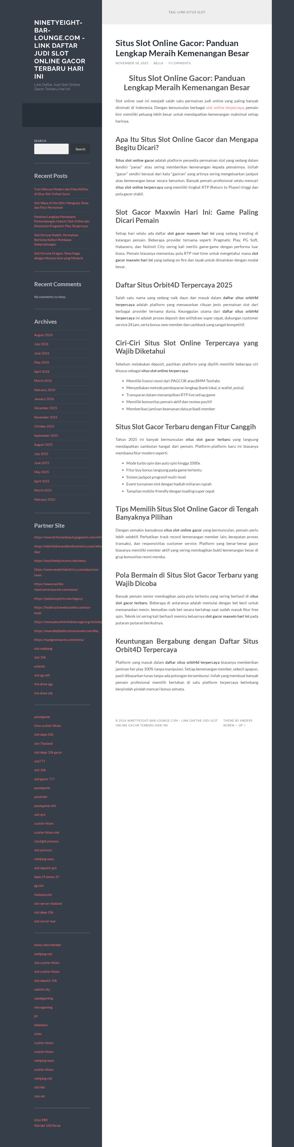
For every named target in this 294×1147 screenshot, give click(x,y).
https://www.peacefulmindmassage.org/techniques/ (71, 622)
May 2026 (41, 362)
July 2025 (41, 454)
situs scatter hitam (47, 725)
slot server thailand (48, 903)
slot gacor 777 (44, 779)
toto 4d (39, 1096)
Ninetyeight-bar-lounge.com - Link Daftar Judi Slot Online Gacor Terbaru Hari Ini (59, 49)
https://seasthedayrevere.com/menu (60, 561)
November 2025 (45, 417)
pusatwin (40, 797)
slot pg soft (42, 675)
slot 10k (40, 657)
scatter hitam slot (46, 832)
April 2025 (42, 481)
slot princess (43, 850)
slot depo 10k (43, 734)
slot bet (39, 1087)
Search (40, 141)
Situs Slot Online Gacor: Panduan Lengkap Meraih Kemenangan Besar (182, 48)
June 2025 (41, 463)
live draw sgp (43, 684)
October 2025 (44, 426)
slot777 (39, 761)
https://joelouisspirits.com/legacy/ (58, 598)
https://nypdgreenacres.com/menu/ (59, 640)
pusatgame (42, 717)
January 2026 (44, 399)
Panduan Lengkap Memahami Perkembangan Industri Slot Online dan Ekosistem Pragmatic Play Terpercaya (62, 221)
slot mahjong (43, 648)
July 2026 (41, 344)
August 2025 (43, 444)
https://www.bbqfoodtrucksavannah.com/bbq (66, 631)
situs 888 (41, 1120)
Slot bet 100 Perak (47, 1125)
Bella (159, 63)
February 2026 (44, 390)
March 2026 (43, 380)
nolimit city (42, 989)
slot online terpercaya (225, 107)
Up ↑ (242, 725)
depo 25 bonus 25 (46, 877)
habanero (41, 1025)
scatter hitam (43, 823)
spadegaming (43, 998)
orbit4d (39, 666)
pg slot (39, 885)
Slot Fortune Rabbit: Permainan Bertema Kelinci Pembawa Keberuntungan (56, 239)
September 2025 (46, 435)
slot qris (40, 814)
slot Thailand (43, 743)
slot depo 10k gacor (48, 752)
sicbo (38, 1034)
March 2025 (43, 490)
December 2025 (45, 408)
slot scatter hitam (46, 963)
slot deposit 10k (45, 980)
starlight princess (46, 841)
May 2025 (41, 472)
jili (36, 1016)
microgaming (43, 1007)
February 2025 (44, 499)
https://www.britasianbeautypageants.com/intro (68, 537)
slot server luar (45, 921)
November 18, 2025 (132, 63)
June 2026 (41, 353)
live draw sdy (43, 693)
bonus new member (47, 945)
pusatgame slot (45, 806)
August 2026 (43, 335)
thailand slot (43, 895)
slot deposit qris (45, 868)
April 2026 (42, 371)
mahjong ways (44, 859)
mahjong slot (43, 954)
